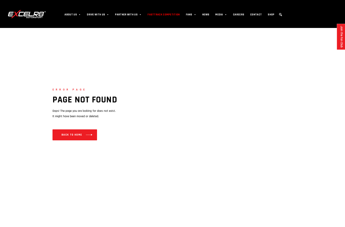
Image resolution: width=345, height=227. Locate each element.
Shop (271, 14)
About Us (70, 14)
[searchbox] (281, 21)
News (205, 14)
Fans (189, 14)
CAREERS (238, 14)
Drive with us (96, 14)
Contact (256, 14)
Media (219, 14)
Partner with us (126, 14)
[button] (281, 15)
